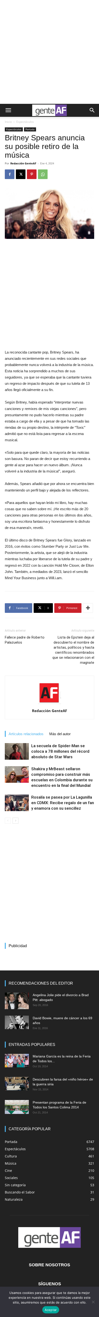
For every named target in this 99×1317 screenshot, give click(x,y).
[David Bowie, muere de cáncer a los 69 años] (17, 1022)
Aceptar (51, 1310)
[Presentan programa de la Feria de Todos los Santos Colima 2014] (17, 1107)
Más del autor (60, 734)
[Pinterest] (32, 174)
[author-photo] (49, 704)
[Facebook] (9, 174)
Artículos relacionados (26, 734)
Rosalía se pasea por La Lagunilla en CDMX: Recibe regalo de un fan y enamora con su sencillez (62, 803)
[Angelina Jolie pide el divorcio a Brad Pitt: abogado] (17, 1001)
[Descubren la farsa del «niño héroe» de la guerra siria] (17, 1083)
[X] (20, 174)
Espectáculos (25, 122)
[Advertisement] (49, 51)
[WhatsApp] (43, 174)
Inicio (8, 122)
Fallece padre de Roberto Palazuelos (24, 640)
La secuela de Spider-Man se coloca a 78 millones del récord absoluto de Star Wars (60, 751)
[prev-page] (8, 821)
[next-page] (15, 821)
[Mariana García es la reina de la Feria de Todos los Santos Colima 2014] (17, 1060)
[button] (8, 110)
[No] (93, 1301)
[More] (88, 608)
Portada (30, 129)
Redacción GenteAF (23, 163)
